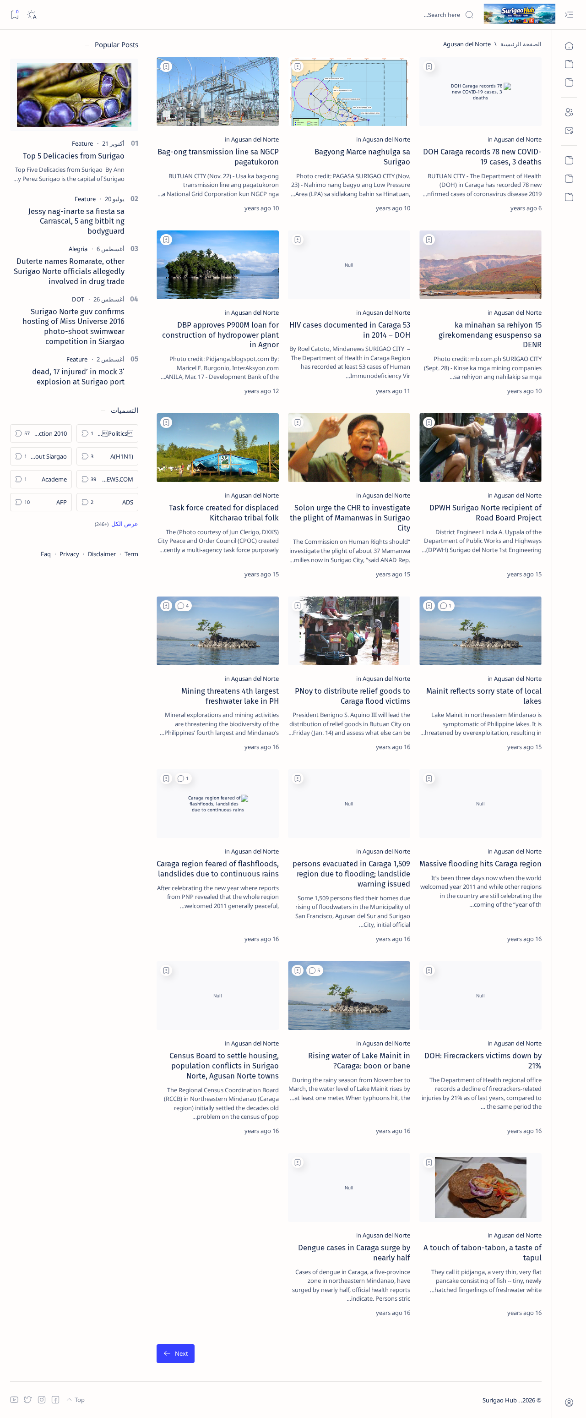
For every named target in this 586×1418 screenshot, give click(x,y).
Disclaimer (102, 554)
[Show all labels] (116, 523)
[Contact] (569, 130)
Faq (46, 554)
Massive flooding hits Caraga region (480, 863)
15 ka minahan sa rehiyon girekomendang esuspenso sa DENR (490, 335)
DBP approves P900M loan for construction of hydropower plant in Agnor (220, 335)
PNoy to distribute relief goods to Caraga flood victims (352, 696)
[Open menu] (569, 15)
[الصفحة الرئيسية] (569, 46)
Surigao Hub (500, 1400)
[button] (446, 605)
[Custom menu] (569, 160)
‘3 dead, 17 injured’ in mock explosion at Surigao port (78, 376)
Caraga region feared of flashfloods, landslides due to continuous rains (218, 868)
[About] (569, 112)
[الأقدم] (176, 1353)
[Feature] (82, 143)
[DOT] (78, 299)
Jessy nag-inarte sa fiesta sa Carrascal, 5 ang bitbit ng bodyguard (76, 221)
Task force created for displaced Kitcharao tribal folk (224, 512)
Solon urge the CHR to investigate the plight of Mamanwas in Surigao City (350, 517)
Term (131, 554)
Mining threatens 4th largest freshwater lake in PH (230, 696)
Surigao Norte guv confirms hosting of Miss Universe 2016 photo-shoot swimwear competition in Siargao (73, 326)
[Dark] (31, 15)
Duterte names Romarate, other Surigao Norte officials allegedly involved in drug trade (69, 271)
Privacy (69, 554)
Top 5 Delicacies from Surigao (74, 155)
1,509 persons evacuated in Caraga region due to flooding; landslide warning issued (351, 873)
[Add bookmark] (429, 66)
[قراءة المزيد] (434, 208)
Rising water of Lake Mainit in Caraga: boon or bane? (359, 1060)
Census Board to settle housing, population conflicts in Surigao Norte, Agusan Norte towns (224, 1065)
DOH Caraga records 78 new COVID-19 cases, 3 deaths (482, 156)
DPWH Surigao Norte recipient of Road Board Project (485, 512)
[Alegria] (78, 249)
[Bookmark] (14, 15)
